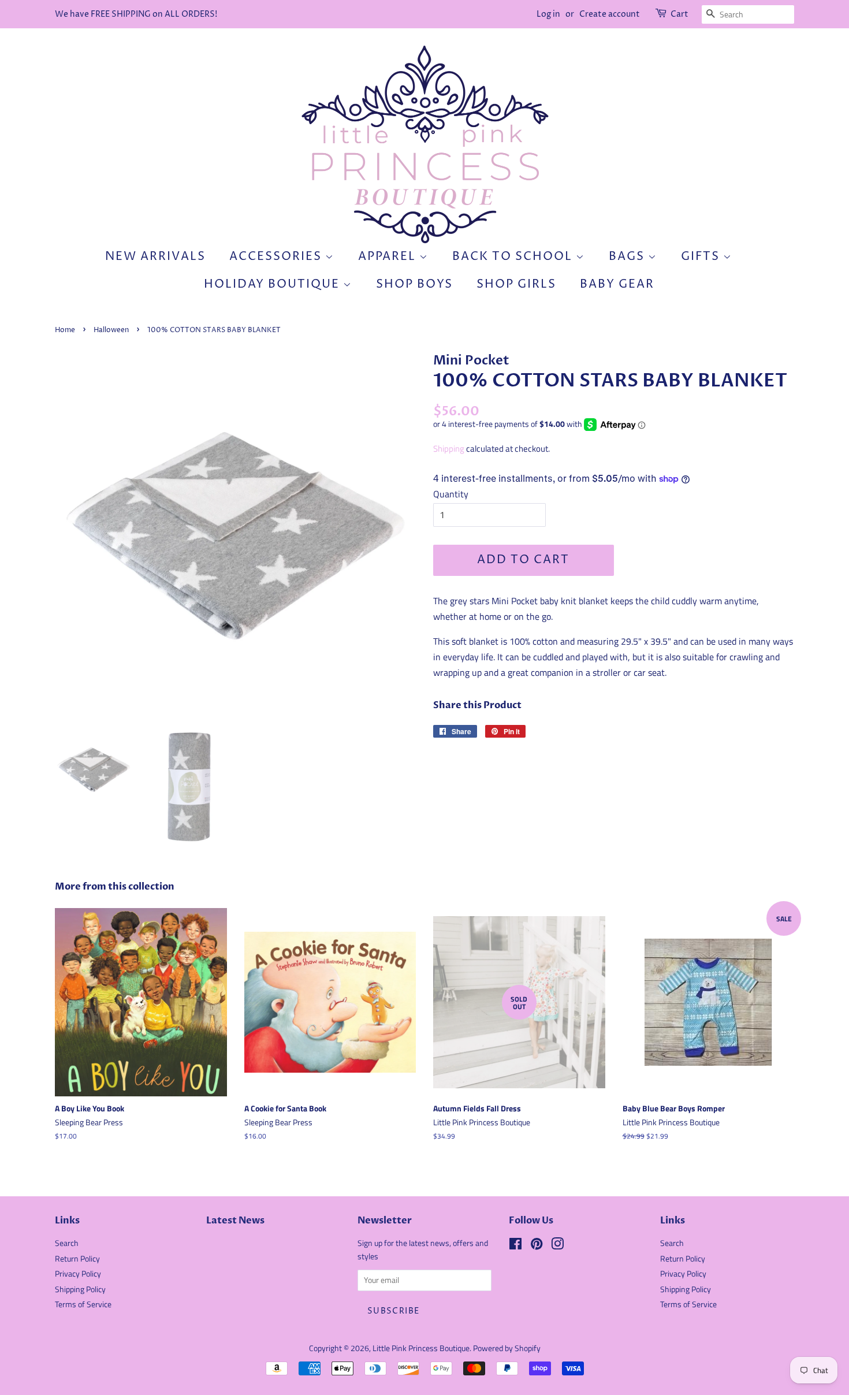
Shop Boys (414, 284)
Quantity (450, 494)
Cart (679, 14)
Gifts (702, 257)
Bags (628, 257)
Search (67, 1243)
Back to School (514, 257)
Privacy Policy (78, 1273)
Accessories (277, 257)
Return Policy (77, 1258)
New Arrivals (155, 257)
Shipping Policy (80, 1289)
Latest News (235, 1220)
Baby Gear (617, 284)
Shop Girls (516, 284)
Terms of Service (83, 1304)
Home (65, 330)
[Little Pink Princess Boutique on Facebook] (515, 1246)
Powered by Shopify (507, 1348)
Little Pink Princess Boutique (421, 1348)
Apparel (388, 257)
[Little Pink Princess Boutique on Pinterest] (536, 1246)
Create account (609, 14)
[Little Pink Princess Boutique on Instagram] (557, 1246)
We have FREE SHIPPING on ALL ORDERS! (136, 14)
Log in (548, 14)
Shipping (448, 448)
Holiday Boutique (273, 284)
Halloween (111, 330)
